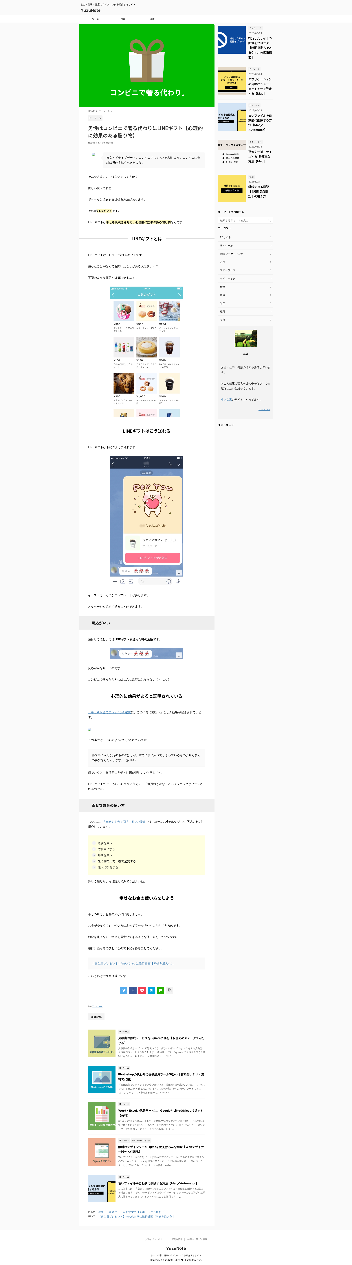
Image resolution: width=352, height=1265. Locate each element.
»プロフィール (264, 409)
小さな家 (226, 399)
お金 (122, 18)
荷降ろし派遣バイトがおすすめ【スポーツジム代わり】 (132, 1212)
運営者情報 (177, 1239)
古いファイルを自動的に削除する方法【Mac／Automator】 (158, 1183)
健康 (152, 18)
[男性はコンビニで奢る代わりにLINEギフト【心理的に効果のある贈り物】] (151, 990)
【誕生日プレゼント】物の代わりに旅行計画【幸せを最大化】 (133, 963)
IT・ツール (93, 18)
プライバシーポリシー (156, 1239)
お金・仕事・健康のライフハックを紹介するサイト (176, 1255)
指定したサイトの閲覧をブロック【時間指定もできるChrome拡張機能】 (260, 47)
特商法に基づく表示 (197, 1239)
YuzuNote (90, 10)
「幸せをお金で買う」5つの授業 (109, 712)
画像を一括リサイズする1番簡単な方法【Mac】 (260, 156)
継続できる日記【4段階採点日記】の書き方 (258, 191)
